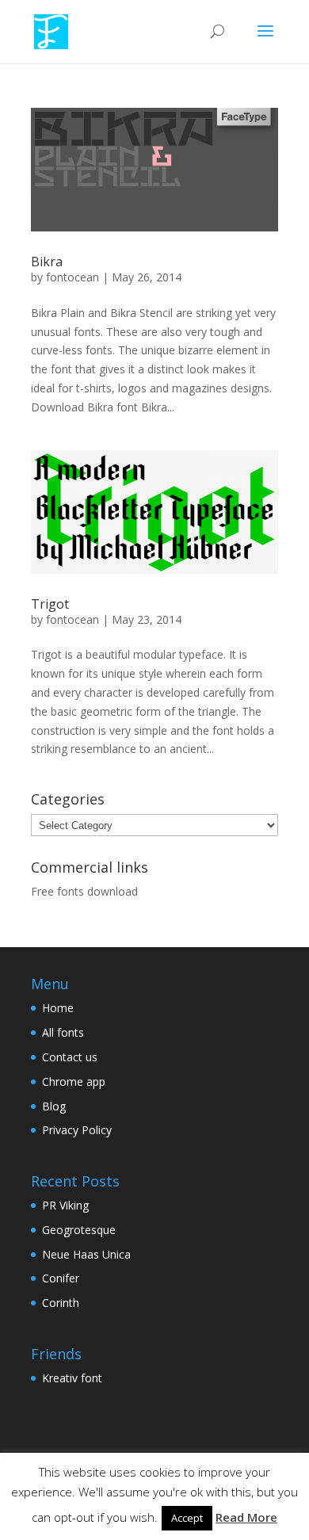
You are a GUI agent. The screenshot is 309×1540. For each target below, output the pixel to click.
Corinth (60, 1302)
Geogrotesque (79, 1229)
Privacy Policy (77, 1129)
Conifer (60, 1278)
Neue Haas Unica (86, 1254)
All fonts (63, 1032)
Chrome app (73, 1081)
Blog (54, 1106)
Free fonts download (84, 891)
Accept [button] (187, 1518)
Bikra (47, 261)
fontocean (72, 277)
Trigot (50, 604)
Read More (246, 1517)
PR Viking (65, 1205)
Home (58, 1007)
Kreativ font (72, 1377)
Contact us (69, 1056)
